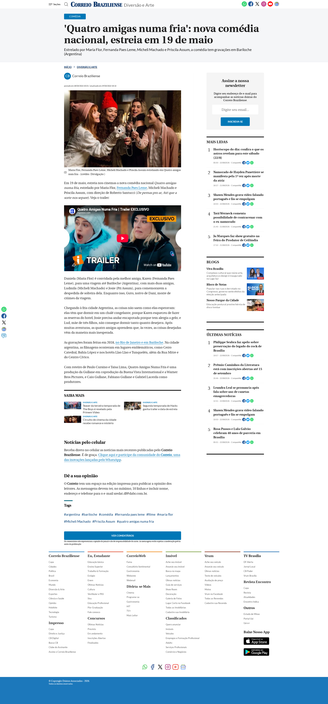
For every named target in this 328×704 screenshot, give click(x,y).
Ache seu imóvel (174, 562)
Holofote (53, 607)
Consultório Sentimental (138, 566)
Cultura (91, 589)
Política (52, 571)
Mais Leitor (132, 615)
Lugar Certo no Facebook (178, 603)
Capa (51, 562)
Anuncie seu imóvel (175, 566)
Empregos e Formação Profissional (182, 638)
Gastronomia (133, 571)
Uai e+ (247, 623)
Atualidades (249, 597)
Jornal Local (249, 566)
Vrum (209, 556)
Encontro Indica (251, 601)
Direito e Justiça (57, 633)
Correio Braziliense (64, 556)
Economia (53, 580)
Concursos (96, 618)
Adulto (169, 642)
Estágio (91, 575)
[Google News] (276, 5)
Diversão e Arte (139, 4)
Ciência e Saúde (56, 598)
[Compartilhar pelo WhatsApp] (252, 164)
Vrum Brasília (250, 575)
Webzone (131, 575)
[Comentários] (3, 337)
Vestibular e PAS (96, 594)
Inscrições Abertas (97, 638)
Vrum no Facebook (214, 594)
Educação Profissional (98, 603)
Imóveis (169, 629)
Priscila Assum (104, 521)
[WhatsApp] (244, 5)
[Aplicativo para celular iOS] (256, 641)
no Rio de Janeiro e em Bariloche (139, 342)
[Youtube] (270, 5)
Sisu (90, 598)
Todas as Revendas (214, 598)
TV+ (129, 610)
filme (151, 514)
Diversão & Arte (57, 589)
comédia (107, 514)
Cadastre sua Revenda (216, 603)
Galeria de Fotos (174, 598)
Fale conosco (94, 612)
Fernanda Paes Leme (132, 188)
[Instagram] (263, 5)
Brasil (51, 575)
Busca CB (53, 642)
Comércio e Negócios (176, 651)
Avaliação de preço (214, 580)
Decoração (171, 594)
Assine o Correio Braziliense (62, 651)
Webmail (131, 580)
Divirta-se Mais (139, 587)
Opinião (52, 603)
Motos (208, 589)
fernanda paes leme (131, 514)
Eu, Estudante (99, 556)
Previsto (92, 629)
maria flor (166, 514)
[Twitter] (257, 5)
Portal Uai (248, 618)
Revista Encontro (257, 582)
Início (68, 67)
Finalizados (93, 642)
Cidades (53, 566)
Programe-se (133, 597)
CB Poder (248, 571)
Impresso (56, 623)
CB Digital (54, 638)
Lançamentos (172, 575)
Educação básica (96, 562)
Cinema (130, 592)
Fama (129, 562)
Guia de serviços (174, 584)
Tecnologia (54, 612)
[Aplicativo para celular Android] (256, 652)
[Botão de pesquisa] (65, 4)
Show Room (171, 589)
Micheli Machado (78, 521)
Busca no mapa (173, 571)
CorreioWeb (136, 556)
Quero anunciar (173, 624)
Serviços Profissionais (176, 647)
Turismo (53, 616)
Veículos (170, 633)
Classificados (176, 618)
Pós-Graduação (95, 607)
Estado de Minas (252, 614)
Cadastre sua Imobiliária (177, 612)
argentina (73, 514)
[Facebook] (250, 5)
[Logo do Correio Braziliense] (96, 4)
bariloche (90, 514)
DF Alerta (248, 562)
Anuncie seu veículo (214, 566)
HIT (128, 606)
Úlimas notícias (173, 580)
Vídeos (208, 584)
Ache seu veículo (213, 562)
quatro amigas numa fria (136, 521)
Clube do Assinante (58, 647)
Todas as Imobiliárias (176, 607)
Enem (90, 580)
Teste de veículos (213, 575)
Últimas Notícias (96, 584)
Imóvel (171, 556)
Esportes (53, 594)
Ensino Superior (95, 566)
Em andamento (95, 633)
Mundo (52, 584)
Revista (247, 592)
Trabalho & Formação (98, 571)
